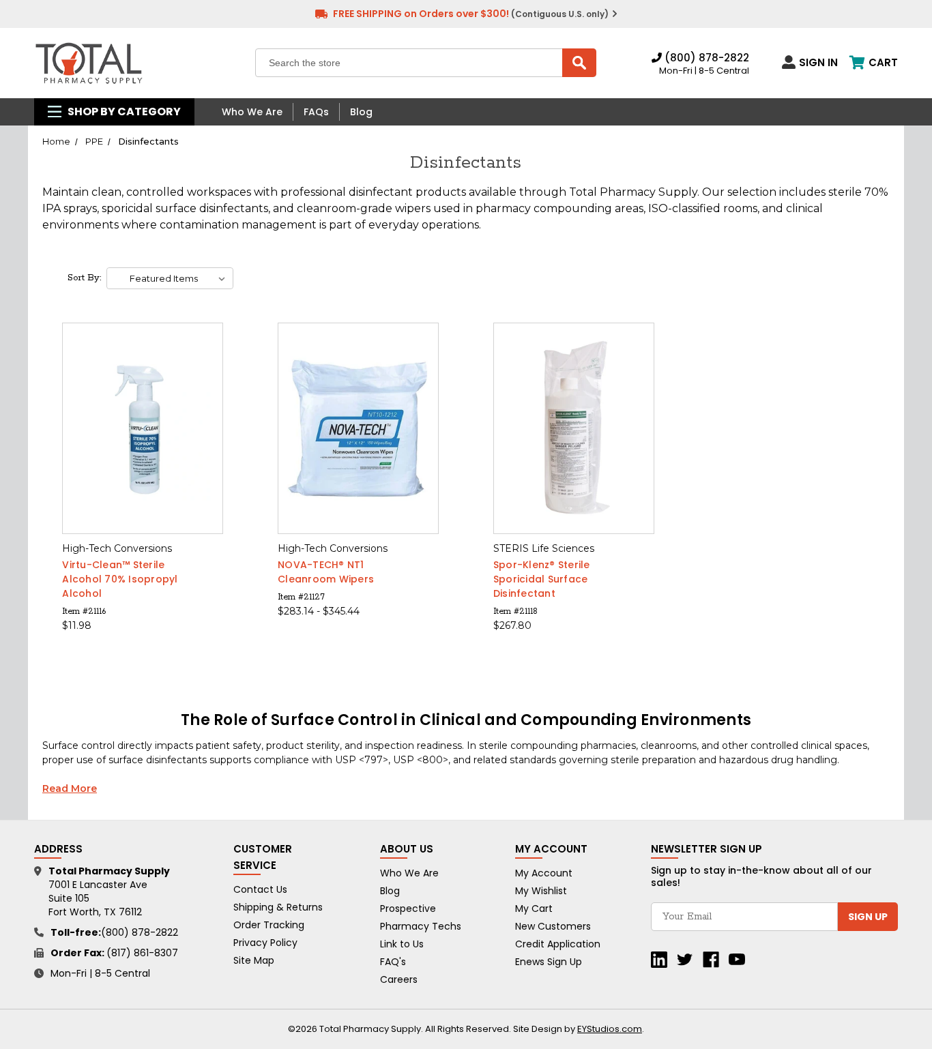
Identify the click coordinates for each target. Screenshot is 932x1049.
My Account (543, 873)
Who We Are (252, 112)
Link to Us (402, 944)
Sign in (818, 62)
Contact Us (260, 889)
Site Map (253, 960)
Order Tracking (268, 925)
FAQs (316, 112)
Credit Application (557, 944)
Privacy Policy (265, 942)
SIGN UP (868, 917)
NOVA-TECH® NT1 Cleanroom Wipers (326, 572)
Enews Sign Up (548, 962)
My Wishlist (541, 891)
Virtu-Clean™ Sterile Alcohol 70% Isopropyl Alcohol (119, 579)
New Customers (553, 926)
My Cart (534, 908)
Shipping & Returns (278, 907)
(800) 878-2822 (705, 57)
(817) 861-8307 (142, 953)
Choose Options (143, 452)
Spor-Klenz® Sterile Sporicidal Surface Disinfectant (541, 579)
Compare (138, 429)
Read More (69, 788)
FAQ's (393, 962)
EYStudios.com (609, 1028)
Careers (399, 979)
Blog (361, 112)
